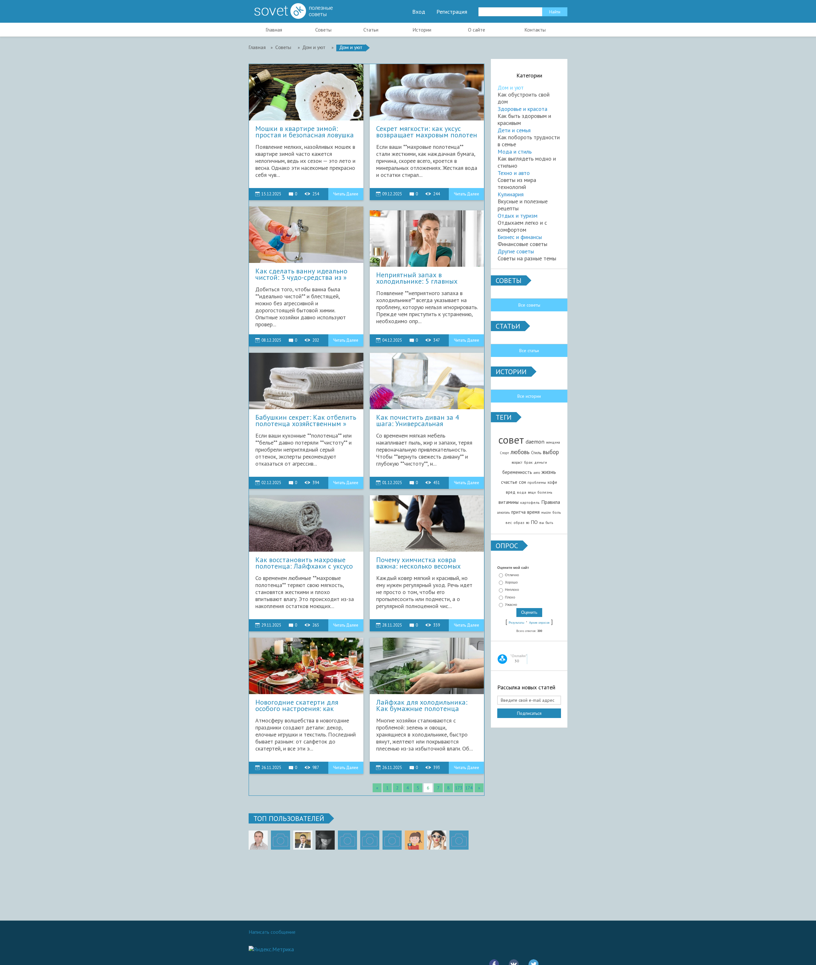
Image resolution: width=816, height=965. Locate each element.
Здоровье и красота (522, 108)
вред (510, 492)
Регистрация (451, 11)
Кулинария (511, 194)
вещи (532, 492)
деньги (540, 462)
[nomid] (302, 840)
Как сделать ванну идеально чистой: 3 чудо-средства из (301, 274)
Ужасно (511, 604)
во (527, 522)
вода (521, 492)
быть (549, 522)
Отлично (512, 575)
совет (511, 439)
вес (509, 522)
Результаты (516, 622)
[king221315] (347, 840)
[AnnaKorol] (325, 840)
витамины (509, 502)
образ (519, 522)
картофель (530, 502)
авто (537, 472)
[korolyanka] (436, 840)
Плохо (510, 597)
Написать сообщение (272, 932)
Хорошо (511, 582)
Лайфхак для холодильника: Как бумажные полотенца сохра (421, 705)
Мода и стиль (515, 151)
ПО (534, 522)
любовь (520, 452)
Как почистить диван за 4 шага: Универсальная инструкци (417, 420)
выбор (551, 452)
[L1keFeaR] (392, 840)
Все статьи (529, 350)
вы (541, 522)
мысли (546, 512)
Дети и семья (514, 130)
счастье (509, 482)
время (533, 512)
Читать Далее (345, 194)
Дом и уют (511, 87)
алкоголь (503, 512)
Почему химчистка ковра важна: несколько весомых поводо (418, 563)
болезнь (544, 492)
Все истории (529, 396)
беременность (517, 472)
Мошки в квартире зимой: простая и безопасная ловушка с (304, 132)
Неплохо (512, 590)
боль (556, 512)
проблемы (537, 482)
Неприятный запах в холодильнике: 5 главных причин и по (416, 278)
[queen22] (414, 840)
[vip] (459, 840)
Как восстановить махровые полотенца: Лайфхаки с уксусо (304, 563)
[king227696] (280, 840)
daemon (535, 441)
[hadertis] (369, 840)
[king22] (258, 840)
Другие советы (516, 251)
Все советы (529, 305)
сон (522, 482)
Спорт (504, 453)
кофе (552, 482)
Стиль (536, 452)
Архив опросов (539, 622)
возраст (517, 462)
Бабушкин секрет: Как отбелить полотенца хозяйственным (305, 420)
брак (528, 462)
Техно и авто (514, 173)
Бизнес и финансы (520, 237)
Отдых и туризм (517, 215)
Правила (550, 502)
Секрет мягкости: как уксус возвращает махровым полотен (426, 132)
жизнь (549, 471)
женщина (553, 442)
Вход (418, 11)
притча (518, 512)
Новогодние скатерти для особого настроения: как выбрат (296, 705)
